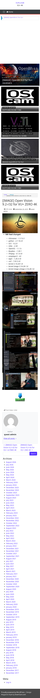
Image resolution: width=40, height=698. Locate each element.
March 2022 (10, 541)
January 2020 (11, 607)
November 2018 (12, 642)
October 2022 (11, 523)
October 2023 (11, 492)
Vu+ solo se (6, 131)
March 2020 (10, 602)
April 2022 (10, 538)
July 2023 (9, 500)
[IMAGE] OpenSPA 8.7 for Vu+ (13, 17)
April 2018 (10, 660)
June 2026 (10, 467)
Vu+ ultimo (14, 131)
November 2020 (12, 581)
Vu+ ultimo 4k (5, 77)
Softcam (13, 107)
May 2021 (10, 566)
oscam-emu (6, 107)
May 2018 (10, 657)
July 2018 (9, 652)
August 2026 (11, 462)
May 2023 (10, 505)
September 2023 (12, 495)
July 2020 (9, 591)
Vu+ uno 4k (14, 77)
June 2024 (10, 472)
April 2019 (10, 630)
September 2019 (12, 617)
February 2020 (12, 604)
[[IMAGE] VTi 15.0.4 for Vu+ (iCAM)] (20, 122)
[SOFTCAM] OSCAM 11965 (11, 188)
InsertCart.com (20, 694)
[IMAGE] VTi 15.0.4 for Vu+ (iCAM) (14, 136)
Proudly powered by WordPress (13, 692)
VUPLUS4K (20, 3)
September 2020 (12, 586)
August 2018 (11, 650)
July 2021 (9, 561)
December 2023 (12, 487)
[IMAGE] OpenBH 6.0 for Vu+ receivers (17, 81)
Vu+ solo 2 (21, 128)
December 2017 (12, 670)
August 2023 (11, 498)
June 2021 (10, 564)
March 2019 (10, 632)
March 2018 (10, 663)
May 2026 (10, 470)
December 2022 (12, 518)
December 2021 (12, 548)
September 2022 (12, 525)
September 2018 (12, 647)
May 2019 (10, 627)
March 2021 (10, 571)
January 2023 (11, 515)
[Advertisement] (20, 41)
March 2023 (10, 510)
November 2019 (12, 612)
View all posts (9, 438)
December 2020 (12, 579)
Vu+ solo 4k (27, 75)
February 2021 (12, 574)
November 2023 (12, 490)
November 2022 (12, 520)
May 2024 (10, 475)
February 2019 (12, 635)
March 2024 (10, 480)
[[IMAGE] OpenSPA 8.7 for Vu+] (20, 148)
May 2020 (10, 597)
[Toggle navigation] (4, 12)
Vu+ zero (22, 133)
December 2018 (12, 640)
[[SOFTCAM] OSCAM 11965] (20, 174)
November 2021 (12, 551)
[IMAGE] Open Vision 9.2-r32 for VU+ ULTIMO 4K (10, 447)
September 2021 (12, 556)
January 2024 (11, 485)
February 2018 (12, 665)
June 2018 (10, 655)
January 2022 (11, 546)
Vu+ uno (30, 131)
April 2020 (10, 599)
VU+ (9, 126)
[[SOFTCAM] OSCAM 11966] (20, 96)
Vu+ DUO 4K (10, 75)
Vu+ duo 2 (20, 126)
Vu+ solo (14, 128)
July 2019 (9, 622)
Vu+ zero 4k (31, 77)
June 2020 (10, 594)
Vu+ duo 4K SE (18, 75)
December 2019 (12, 609)
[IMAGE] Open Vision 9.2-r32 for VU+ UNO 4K (27, 447)
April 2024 (10, 477)
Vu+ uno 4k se (22, 77)
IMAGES (3, 75)
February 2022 (12, 543)
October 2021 (11, 553)
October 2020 (11, 584)
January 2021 (11, 576)
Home (10, 12)
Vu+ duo (14, 126)
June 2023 (10, 503)
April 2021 (10, 569)
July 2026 (9, 465)
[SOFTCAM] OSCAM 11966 (11, 110)
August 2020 (11, 589)
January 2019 (11, 637)
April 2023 (10, 508)
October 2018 (11, 645)
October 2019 (11, 614)
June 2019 (10, 624)
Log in (8, 682)
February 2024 (12, 482)
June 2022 (10, 533)
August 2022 (11, 528)
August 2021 (11, 558)
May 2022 (10, 536)
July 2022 (9, 531)
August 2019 (11, 619)
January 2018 (11, 668)
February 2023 (12, 513)
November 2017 (12, 673)
